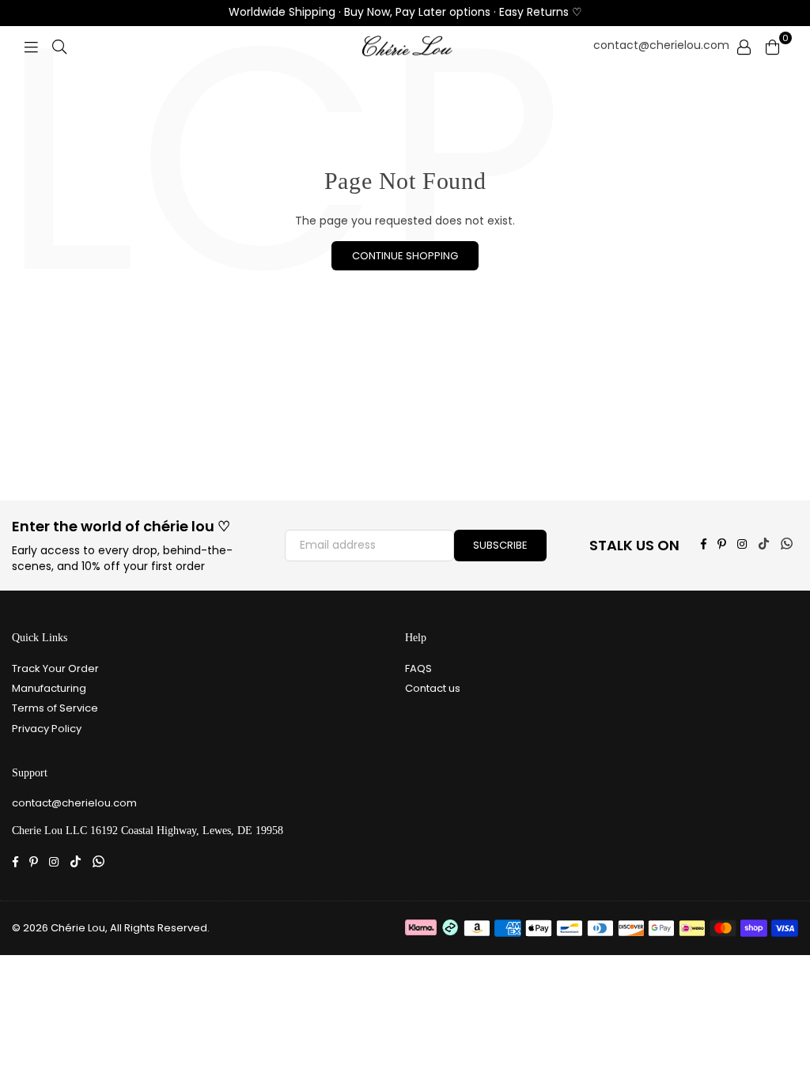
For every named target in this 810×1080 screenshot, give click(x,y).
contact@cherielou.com (661, 45)
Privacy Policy (46, 728)
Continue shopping (405, 255)
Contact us (432, 688)
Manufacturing (49, 688)
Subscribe (500, 545)
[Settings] (743, 46)
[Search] (59, 46)
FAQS (418, 668)
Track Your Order (55, 668)
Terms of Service (55, 708)
